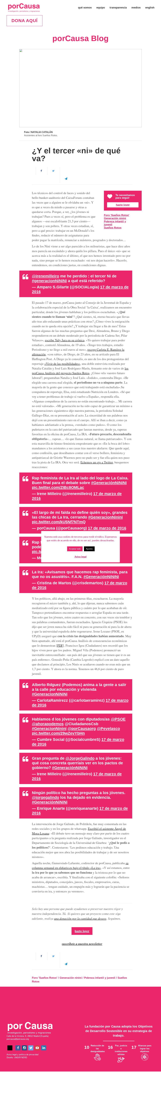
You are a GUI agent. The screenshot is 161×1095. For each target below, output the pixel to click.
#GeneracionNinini (105, 517)
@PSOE (118, 719)
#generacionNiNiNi (49, 281)
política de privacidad (28, 1054)
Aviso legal (12, 1054)
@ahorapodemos (48, 724)
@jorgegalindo (45, 797)
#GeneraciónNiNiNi (109, 482)
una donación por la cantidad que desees (80, 918)
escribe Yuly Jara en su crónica (64, 340)
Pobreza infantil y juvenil (115, 223)
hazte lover (82, 931)
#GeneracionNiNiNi (49, 694)
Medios (136, 7)
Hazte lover (123, 204)
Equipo (100, 7)
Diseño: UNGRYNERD (17, 1057)
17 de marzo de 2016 (107, 528)
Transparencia (118, 7)
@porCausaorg (82, 728)
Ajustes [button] (89, 549)
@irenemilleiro (45, 276)
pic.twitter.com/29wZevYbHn (58, 733)
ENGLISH (149, 7)
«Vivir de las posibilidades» (62, 364)
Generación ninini (115, 218)
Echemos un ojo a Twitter (96, 462)
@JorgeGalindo (80, 758)
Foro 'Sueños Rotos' (116, 215)
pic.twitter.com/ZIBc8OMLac (58, 487)
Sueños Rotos (112, 227)
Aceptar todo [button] (75, 549)
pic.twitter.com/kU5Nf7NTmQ (59, 522)
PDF (60, 645)
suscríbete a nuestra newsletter (82, 943)
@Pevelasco (108, 728)
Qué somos (85, 7)
